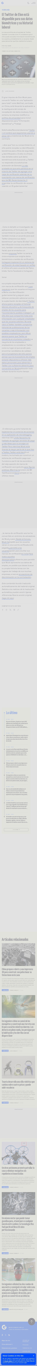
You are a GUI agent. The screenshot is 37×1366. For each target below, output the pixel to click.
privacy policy (8, 1361)
